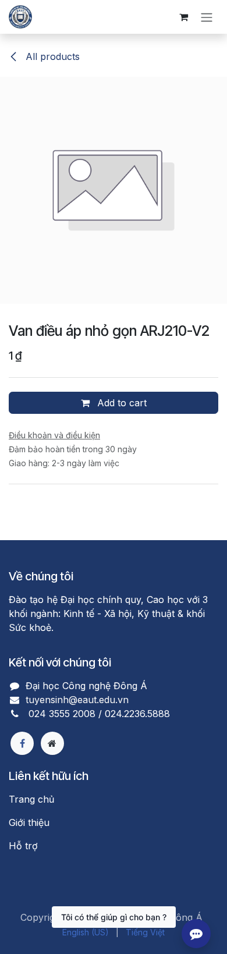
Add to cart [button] (120, 403)
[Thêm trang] (52, 743)
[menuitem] (85, 932)
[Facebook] (22, 743)
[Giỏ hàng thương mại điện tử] (183, 17)
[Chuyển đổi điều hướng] (206, 17)
